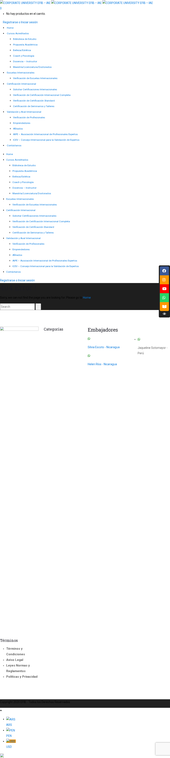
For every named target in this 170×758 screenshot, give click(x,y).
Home (87, 297)
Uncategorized (70, 379)
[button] (85, 755)
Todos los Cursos (56, 374)
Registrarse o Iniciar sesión (20, 22)
